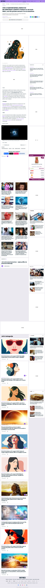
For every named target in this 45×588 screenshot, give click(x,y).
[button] (26, 17)
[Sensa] (3, 1)
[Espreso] (14, 581)
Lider (13, 148)
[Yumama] (33, 581)
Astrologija (23, 148)
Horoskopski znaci (5, 148)
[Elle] (17, 581)
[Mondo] (10, 581)
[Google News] (27, 585)
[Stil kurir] (19, 581)
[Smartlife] (29, 581)
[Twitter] (20, 585)
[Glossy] (22, 581)
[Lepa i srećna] (25, 581)
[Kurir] (7, 581)
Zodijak (10, 148)
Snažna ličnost (17, 148)
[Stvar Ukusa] (37, 581)
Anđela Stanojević (5, 16)
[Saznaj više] (43, 210)
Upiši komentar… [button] (7, 266)
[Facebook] (18, 585)
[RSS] (24, 585)
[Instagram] (22, 585)
